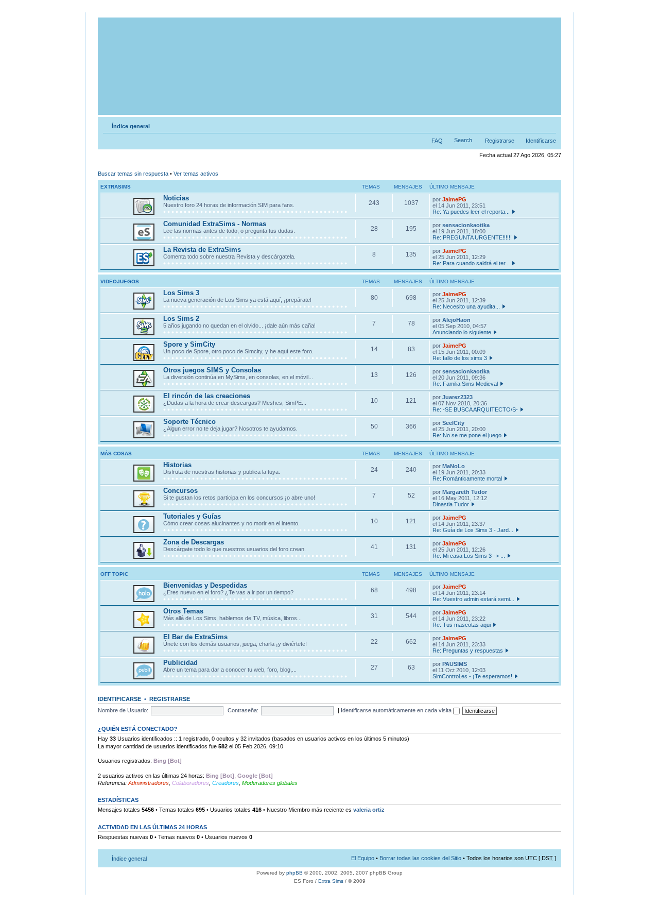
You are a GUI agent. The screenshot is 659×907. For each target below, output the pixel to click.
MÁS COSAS (116, 453)
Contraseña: (243, 710)
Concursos (180, 490)
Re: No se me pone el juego (466, 435)
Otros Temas (183, 611)
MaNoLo (453, 466)
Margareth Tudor (464, 492)
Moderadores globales (270, 783)
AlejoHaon (456, 320)
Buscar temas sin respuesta (133, 173)
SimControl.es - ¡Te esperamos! (472, 676)
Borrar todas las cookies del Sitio (420, 858)
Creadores (225, 783)
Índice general (131, 126)
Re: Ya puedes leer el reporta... (471, 212)
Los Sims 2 (181, 318)
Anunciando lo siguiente (461, 332)
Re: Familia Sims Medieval (465, 384)
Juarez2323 (457, 397)
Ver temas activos (196, 173)
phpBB (294, 873)
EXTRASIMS (115, 187)
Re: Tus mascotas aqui (461, 625)
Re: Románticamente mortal (467, 478)
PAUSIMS (454, 664)
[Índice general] (330, 66)
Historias (177, 465)
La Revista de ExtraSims (202, 249)
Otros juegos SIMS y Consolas (212, 370)
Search (463, 140)
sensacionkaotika (466, 225)
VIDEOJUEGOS (119, 281)
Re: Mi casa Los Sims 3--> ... (468, 556)
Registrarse (499, 141)
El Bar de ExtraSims (195, 637)
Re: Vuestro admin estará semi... (473, 599)
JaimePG (454, 199)
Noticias (176, 198)
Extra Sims (330, 881)
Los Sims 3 (181, 293)
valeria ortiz (369, 810)
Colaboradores (190, 783)
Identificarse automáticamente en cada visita (397, 710)
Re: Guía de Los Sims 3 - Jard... (472, 530)
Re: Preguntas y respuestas (467, 650)
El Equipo (362, 858)
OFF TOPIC (114, 574)
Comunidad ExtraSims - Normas (214, 224)
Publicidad (180, 662)
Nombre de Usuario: (123, 710)
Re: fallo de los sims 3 (459, 358)
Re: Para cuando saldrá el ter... (471, 263)
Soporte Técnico (189, 421)
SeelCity (453, 423)
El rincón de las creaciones (206, 396)
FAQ (437, 141)
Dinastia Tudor (450, 504)
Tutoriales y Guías (192, 516)
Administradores (148, 783)
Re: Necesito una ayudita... (466, 306)
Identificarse (541, 141)
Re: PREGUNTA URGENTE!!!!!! (472, 237)
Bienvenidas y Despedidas (205, 585)
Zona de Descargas (193, 542)
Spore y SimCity (189, 344)
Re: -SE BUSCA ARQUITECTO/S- (475, 409)
